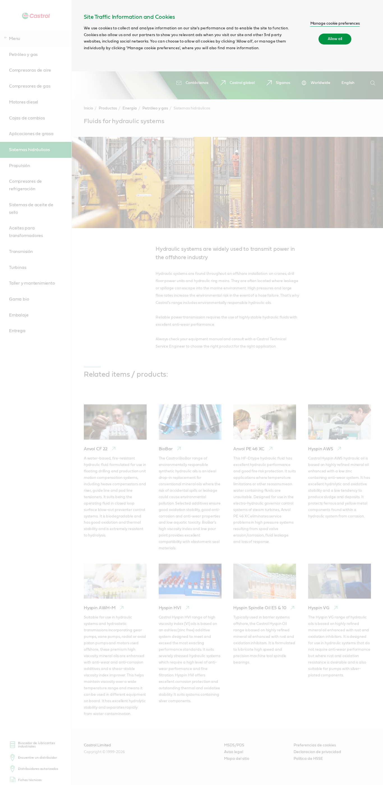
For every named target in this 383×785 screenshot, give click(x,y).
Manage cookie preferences (335, 23)
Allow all (335, 39)
